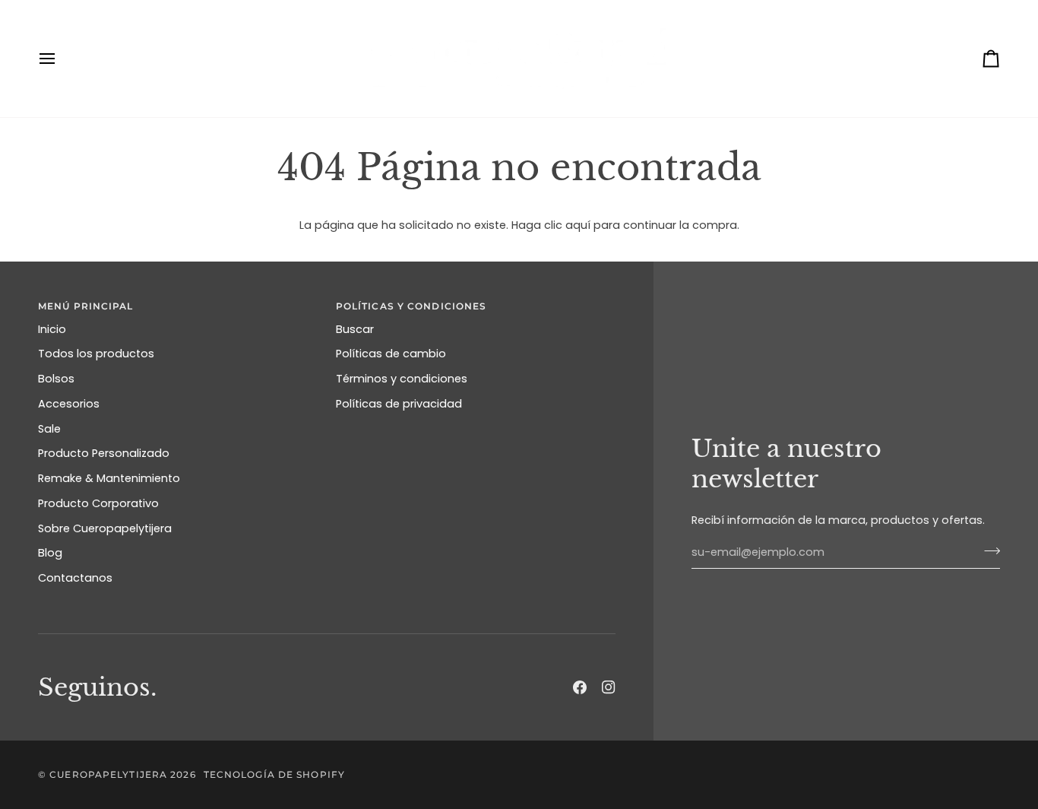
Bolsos (56, 378)
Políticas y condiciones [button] (411, 306)
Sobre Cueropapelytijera (105, 528)
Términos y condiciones (401, 378)
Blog (50, 552)
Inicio (52, 329)
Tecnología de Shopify (274, 774)
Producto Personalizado (103, 453)
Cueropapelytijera (108, 774)
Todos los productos (96, 353)
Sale (49, 428)
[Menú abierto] (61, 58)
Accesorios (69, 403)
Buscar (355, 329)
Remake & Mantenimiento (109, 478)
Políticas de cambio (391, 353)
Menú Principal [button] (86, 306)
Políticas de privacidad (399, 403)
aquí (577, 225)
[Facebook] (580, 687)
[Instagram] (609, 687)
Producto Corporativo (98, 503)
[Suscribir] (987, 550)
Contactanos (75, 577)
